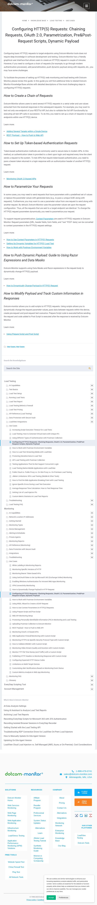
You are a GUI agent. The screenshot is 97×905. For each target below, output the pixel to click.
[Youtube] (90, 815)
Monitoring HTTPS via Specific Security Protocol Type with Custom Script (40, 640)
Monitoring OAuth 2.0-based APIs (21, 179)
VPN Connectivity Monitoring (23, 585)
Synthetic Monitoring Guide (38, 848)
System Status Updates (40, 821)
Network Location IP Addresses (21, 517)
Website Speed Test (16, 862)
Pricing (62, 803)
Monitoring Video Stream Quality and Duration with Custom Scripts (38, 648)
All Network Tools (16, 877)
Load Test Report (15, 402)
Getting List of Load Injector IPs (24, 492)
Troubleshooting (15, 500)
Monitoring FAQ (15, 676)
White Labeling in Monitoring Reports (26, 565)
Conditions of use (43, 900)
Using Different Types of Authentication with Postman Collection (37, 438)
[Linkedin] (85, 815)
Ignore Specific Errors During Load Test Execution (31, 484)
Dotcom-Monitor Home (14, 799)
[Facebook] (76, 815)
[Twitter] (81, 815)
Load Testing (10, 381)
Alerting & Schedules (17, 533)
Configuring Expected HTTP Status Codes (28, 660)
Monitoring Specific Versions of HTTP (26, 569)
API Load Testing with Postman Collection (28, 460)
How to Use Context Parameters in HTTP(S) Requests (30, 239)
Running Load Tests (17, 398)
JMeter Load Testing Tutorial (40, 839)
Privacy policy (32, 900)
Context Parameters (45, 219)
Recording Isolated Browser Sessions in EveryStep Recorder (30, 723)
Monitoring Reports (16, 541)
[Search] (90, 368)
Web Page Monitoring (12, 814)
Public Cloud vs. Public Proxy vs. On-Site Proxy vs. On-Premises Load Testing (42, 472)
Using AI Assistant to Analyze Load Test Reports (25, 710)
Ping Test (16, 872)
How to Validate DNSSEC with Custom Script (29, 644)
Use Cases (11, 347)
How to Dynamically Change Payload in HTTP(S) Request (32, 285)
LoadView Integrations (18, 422)
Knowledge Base (59, 839)
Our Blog (61, 846)
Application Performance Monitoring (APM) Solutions (15, 844)
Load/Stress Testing (16, 836)
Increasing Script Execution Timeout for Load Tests (32, 430)
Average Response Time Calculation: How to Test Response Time (37, 488)
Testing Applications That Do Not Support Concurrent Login (35, 464)
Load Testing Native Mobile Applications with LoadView (33, 468)
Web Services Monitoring (13, 806)
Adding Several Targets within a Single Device (27, 131)
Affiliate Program (37, 799)
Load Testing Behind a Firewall (21, 406)
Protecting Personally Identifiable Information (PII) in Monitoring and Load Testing (44, 620)
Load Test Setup (15, 394)
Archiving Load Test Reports (16, 714)
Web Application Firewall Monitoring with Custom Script (34, 636)
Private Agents (15, 537)
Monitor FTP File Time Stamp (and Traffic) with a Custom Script (36, 652)
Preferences (63, 898)
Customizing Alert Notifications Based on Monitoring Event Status (38, 668)
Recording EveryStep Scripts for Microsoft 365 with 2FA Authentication (35, 719)
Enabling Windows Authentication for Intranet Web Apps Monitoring (38, 581)
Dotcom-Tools (83, 843)
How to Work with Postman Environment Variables (29, 247)
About (61, 798)
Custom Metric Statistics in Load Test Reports (30, 496)
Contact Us (61, 808)
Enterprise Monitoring (59, 831)
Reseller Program (37, 806)
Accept (51, 898)
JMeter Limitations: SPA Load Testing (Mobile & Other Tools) (35, 476)
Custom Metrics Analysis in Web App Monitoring (31, 672)
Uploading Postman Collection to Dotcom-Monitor (31, 624)
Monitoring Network (59, 824)
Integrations (14, 553)
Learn (40, 833)
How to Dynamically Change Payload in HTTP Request (33, 590)
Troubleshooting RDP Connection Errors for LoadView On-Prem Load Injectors (38, 732)
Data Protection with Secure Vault (22, 418)
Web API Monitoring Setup (22, 616)
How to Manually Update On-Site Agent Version (25, 736)
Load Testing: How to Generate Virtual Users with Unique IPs (35, 434)
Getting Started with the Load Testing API (22, 727)
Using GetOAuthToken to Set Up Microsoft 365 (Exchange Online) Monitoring (42, 577)
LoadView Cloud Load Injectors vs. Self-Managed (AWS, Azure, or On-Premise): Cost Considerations (48, 744)
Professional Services (39, 814)
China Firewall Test (16, 867)
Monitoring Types (16, 525)
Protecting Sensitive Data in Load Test (27, 456)
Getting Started (15, 521)
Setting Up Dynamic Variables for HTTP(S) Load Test (30, 243)
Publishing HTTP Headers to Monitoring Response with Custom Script (39, 656)
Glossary (12, 680)
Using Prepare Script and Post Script (23, 334)
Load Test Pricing (16, 410)
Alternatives (40, 828)
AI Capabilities (14, 385)
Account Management (14, 689)
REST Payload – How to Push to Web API (25, 135)
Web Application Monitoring (14, 821)
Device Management (17, 529)
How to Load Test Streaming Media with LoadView (32, 452)
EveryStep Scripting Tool (15, 684)
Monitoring (9, 508)
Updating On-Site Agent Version (18, 740)
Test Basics (13, 389)
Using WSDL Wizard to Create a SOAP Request (30, 604)
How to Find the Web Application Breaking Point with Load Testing (38, 480)
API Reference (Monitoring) (19, 545)
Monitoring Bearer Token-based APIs (26, 573)
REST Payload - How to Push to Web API (28, 628)
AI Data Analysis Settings (15, 706)
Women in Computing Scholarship (38, 858)
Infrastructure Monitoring (13, 829)
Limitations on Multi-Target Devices (26, 664)
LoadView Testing (81, 836)
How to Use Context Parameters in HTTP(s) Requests (33, 608)
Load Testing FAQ (16, 504)
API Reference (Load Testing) (20, 414)
